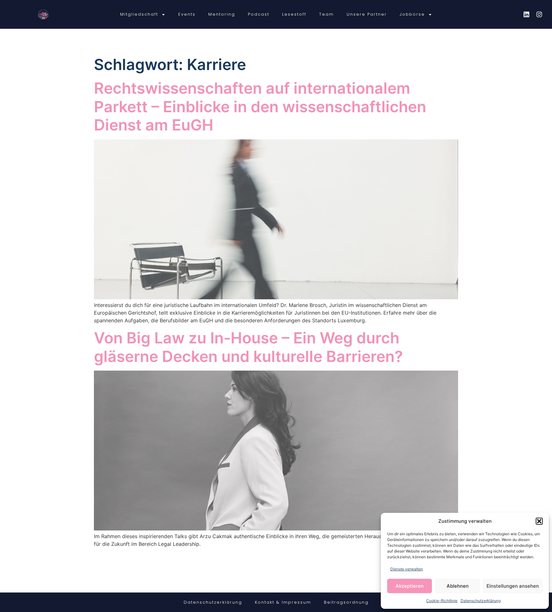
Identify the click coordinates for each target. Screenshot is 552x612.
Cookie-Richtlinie (441, 600)
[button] (539, 521)
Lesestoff (294, 14)
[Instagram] (539, 14)
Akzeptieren (409, 586)
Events (186, 14)
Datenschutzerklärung (481, 600)
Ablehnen (458, 586)
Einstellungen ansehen (513, 586)
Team (326, 14)
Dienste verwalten (406, 569)
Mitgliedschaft (139, 14)
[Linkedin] (526, 14)
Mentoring (221, 14)
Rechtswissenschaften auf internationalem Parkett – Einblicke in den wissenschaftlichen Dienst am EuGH (260, 106)
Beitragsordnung (346, 602)
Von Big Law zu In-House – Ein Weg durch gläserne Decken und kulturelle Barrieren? (248, 347)
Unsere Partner (367, 14)
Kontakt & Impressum (283, 602)
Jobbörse (412, 14)
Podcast (258, 14)
